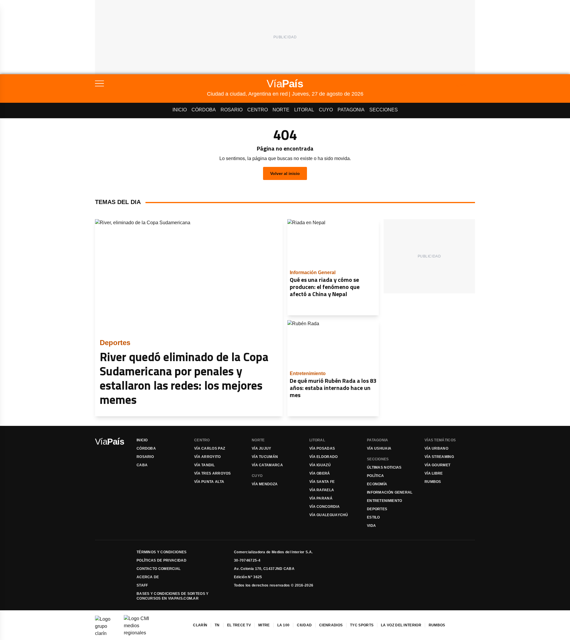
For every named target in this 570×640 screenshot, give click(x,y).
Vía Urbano (436, 448)
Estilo (373, 517)
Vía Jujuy (261, 448)
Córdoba (203, 109)
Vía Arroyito (207, 457)
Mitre (264, 625)
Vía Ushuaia (379, 448)
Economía (377, 484)
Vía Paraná (320, 498)
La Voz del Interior (401, 625)
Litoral (304, 109)
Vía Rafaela (321, 490)
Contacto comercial (158, 569)
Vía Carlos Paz (209, 448)
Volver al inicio (285, 173)
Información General (390, 492)
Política (375, 476)
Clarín (200, 625)
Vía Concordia (324, 507)
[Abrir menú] (151, 83)
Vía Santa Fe (322, 482)
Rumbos (433, 482)
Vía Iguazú (320, 465)
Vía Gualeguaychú (328, 515)
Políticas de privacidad (161, 560)
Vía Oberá (319, 473)
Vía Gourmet (437, 465)
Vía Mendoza (265, 484)
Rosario (232, 109)
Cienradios (331, 625)
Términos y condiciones (162, 552)
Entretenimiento (384, 501)
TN (217, 625)
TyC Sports (361, 625)
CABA (142, 465)
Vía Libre (434, 473)
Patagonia (351, 109)
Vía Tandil (204, 465)
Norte (281, 109)
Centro (257, 109)
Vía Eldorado (323, 457)
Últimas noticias (384, 467)
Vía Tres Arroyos (212, 473)
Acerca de (148, 577)
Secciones (383, 109)
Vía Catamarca (267, 465)
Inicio (179, 109)
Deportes (377, 509)
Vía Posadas (322, 448)
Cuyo (326, 109)
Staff (142, 585)
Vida (371, 526)
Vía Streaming (439, 457)
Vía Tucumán (265, 457)
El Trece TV (239, 625)
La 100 (283, 625)
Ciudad (304, 625)
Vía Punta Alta (209, 482)
